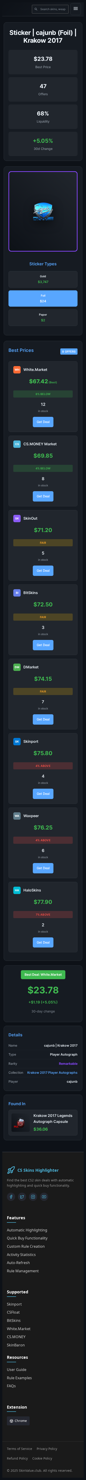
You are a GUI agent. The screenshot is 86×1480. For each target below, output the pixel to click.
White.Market (19, 1328)
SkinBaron (16, 1345)
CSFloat (13, 1312)
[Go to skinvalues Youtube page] (44, 1197)
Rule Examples (19, 1377)
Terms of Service (19, 1448)
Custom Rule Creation (26, 1246)
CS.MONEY (16, 1336)
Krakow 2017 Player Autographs (52, 1072)
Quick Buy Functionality (27, 1238)
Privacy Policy (47, 1448)
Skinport (14, 1304)
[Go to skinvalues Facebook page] (11, 1197)
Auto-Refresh (18, 1262)
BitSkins (14, 1320)
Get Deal (43, 422)
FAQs (11, 1385)
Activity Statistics (21, 1254)
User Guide (16, 1369)
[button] (43, 279)
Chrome (21, 1420)
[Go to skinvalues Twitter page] (22, 1197)
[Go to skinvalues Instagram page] (33, 1197)
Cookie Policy (42, 1458)
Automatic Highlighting (27, 1230)
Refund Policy (17, 1458)
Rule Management (23, 1270)
